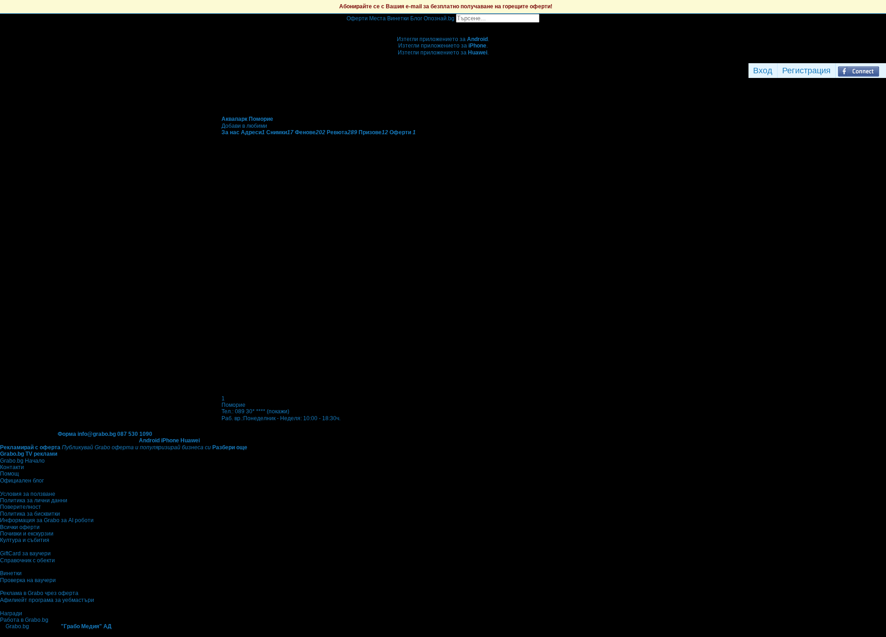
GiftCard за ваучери (25, 553)
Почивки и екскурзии (27, 533)
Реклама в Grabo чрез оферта (39, 593)
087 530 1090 (134, 434)
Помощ (9, 473)
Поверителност (20, 507)
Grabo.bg (17, 626)
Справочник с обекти (27, 560)
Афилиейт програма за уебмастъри (47, 600)
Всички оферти (20, 527)
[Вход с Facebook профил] (858, 70)
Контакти (12, 467)
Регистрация (806, 70)
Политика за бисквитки (30, 514)
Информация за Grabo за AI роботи (47, 520)
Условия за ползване (27, 494)
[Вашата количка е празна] (443, 26)
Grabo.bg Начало (22, 461)
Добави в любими (244, 126)
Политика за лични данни (33, 500)
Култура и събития (24, 540)
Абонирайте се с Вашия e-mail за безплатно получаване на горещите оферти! (445, 6)
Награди (11, 613)
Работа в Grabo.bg (24, 620)
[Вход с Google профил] (883, 70)
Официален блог (22, 480)
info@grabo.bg (97, 434)
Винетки (11, 573)
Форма (67, 434)
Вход (762, 70)
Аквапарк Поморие (247, 119)
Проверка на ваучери (28, 580)
